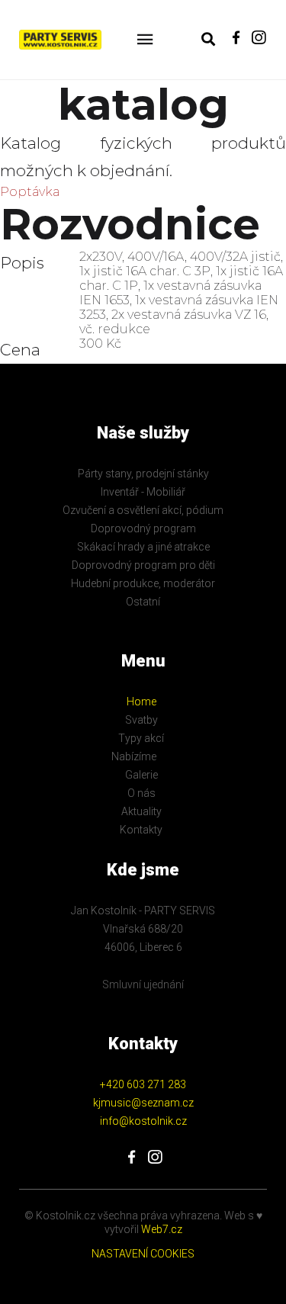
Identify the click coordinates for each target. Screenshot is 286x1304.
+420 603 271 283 (143, 1084)
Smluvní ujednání (143, 984)
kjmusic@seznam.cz (143, 1103)
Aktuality (141, 811)
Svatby (141, 720)
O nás (141, 793)
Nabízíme (133, 756)
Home (141, 701)
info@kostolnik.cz (143, 1121)
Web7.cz (160, 1229)
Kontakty (141, 830)
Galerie (141, 775)
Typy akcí (141, 738)
